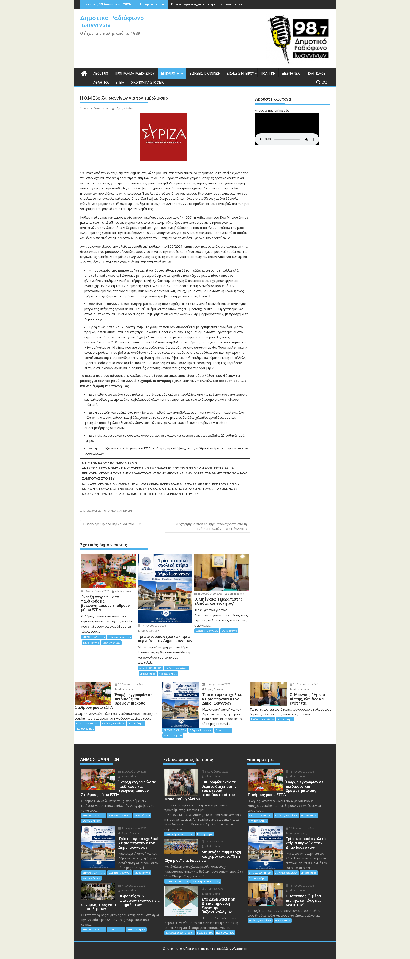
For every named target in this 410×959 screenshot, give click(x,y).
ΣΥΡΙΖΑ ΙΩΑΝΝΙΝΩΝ (120, 511)
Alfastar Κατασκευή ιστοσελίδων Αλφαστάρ (215, 948)
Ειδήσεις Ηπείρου (240, 73)
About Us (100, 73)
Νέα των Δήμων (111, 642)
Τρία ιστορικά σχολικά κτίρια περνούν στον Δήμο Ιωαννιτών (218, 4)
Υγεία (120, 82)
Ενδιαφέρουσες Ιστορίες (180, 834)
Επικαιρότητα (172, 73)
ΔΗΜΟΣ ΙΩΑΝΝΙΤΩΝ (93, 636)
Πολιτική (268, 73)
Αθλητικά (101, 82)
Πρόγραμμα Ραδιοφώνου (135, 73)
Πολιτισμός (315, 73)
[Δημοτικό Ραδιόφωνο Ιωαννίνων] (84, 72)
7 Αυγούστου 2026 (133, 885)
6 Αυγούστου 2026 (216, 771)
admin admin (122, 591)
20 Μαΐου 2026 (213, 889)
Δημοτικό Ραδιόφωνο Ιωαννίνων (112, 21)
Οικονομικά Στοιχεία (147, 82)
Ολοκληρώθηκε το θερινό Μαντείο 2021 (113, 524)
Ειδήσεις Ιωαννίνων (205, 73)
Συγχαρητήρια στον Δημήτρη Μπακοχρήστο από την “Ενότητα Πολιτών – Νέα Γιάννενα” (212, 526)
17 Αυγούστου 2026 (153, 625)
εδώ (287, 110)
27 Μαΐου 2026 (213, 841)
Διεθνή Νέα (291, 73)
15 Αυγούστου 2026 (210, 593)
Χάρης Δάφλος (124, 108)
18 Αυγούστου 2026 (96, 591)
